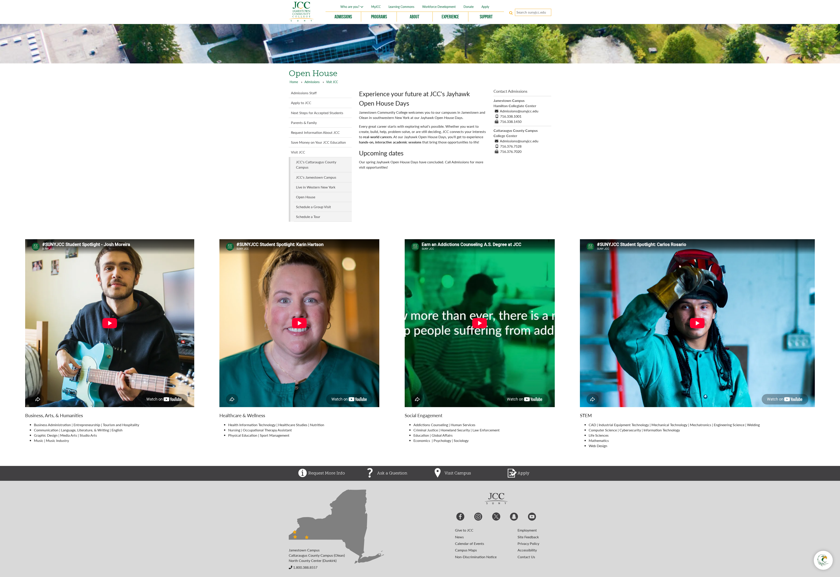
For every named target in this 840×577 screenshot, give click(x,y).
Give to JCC (464, 530)
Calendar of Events (469, 543)
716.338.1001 (511, 116)
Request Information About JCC (315, 132)
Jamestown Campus (304, 550)
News (459, 536)
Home (294, 82)
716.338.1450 (511, 121)
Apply (485, 6)
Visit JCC (332, 82)
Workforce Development (439, 6)
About (414, 16)
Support (486, 16)
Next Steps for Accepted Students (317, 112)
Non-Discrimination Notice (476, 556)
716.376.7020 (511, 151)
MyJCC (376, 6)
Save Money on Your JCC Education (318, 142)
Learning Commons (401, 6)
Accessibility (527, 550)
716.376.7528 (511, 146)
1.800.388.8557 (304, 567)
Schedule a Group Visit (313, 206)
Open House (305, 196)
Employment (527, 530)
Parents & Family (304, 122)
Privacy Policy (528, 543)
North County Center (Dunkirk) (312, 560)
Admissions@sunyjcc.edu (519, 110)
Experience (450, 16)
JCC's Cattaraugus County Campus (316, 164)
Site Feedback (528, 536)
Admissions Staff (304, 92)
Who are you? (350, 6)
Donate (469, 6)
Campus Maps (466, 550)
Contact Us (526, 556)
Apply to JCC (301, 102)
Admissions (343, 16)
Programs (379, 16)
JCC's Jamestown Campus (316, 177)
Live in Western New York (315, 187)
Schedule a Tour (308, 216)
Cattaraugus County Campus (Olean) (317, 555)
